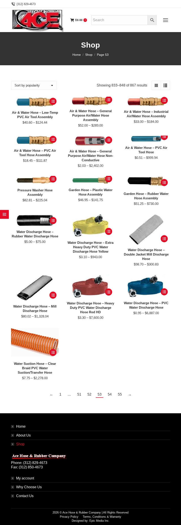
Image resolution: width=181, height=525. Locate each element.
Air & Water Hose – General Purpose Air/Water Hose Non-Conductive (90, 155)
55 (120, 394)
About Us (23, 435)
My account (25, 478)
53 (100, 394)
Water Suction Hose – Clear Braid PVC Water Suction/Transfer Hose (35, 368)
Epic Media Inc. (99, 520)
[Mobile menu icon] (165, 20)
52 (89, 394)
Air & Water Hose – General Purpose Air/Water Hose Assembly (91, 115)
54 (110, 394)
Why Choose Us (29, 487)
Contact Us (25, 496)
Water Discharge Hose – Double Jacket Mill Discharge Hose (146, 254)
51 (79, 394)
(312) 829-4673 (26, 4)
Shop (20, 444)
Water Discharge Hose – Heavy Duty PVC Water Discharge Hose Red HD (90, 307)
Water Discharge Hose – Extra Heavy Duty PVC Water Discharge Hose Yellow (90, 247)
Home (21, 426)
